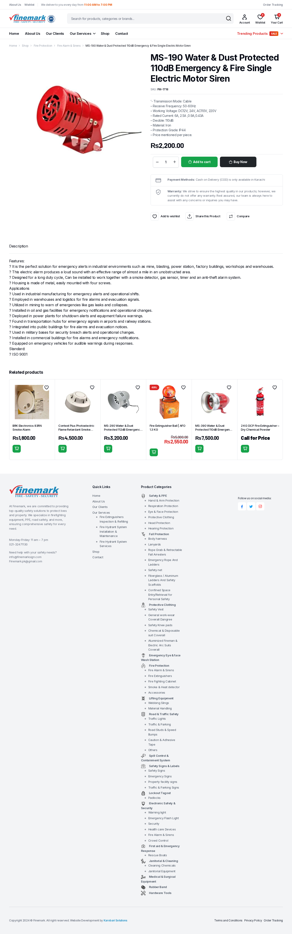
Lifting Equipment (161, 698)
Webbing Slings (158, 703)
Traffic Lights (157, 718)
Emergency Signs (160, 776)
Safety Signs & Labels (164, 766)
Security (153, 823)
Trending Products (257, 33)
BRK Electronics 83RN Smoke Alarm (27, 427)
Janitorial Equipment (162, 871)
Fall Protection (159, 534)
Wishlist (29, 4)
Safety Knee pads (160, 625)
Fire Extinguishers (160, 676)
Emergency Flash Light (163, 818)
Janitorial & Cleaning (163, 861)
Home (14, 33)
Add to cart (202, 162)
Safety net (155, 570)
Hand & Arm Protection (163, 500)
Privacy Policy (253, 920)
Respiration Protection (163, 506)
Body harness (157, 538)
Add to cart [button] (17, 449)
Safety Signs (156, 770)
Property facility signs (162, 782)
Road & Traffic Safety (164, 714)
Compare (243, 216)
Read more (245, 449)
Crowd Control (158, 840)
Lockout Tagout (160, 793)
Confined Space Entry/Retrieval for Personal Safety (160, 594)
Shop (105, 33)
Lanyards (154, 544)
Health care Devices (162, 829)
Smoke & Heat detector (164, 687)
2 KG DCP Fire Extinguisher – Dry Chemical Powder (260, 427)
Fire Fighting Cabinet (162, 681)
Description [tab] (18, 246)
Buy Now (240, 162)
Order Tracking (273, 4)
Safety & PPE (158, 495)
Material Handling (160, 708)
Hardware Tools (160, 893)
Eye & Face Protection (163, 511)
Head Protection (159, 523)
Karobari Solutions (115, 920)
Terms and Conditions (228, 920)
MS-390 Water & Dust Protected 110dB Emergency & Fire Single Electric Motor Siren (214, 431)
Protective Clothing (161, 517)
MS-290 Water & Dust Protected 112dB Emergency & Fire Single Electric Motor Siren (123, 431)
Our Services (80, 33)
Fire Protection (43, 45)
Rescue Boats (157, 855)
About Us (15, 4)
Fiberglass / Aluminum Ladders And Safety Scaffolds (163, 580)
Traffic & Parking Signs (163, 787)
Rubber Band (158, 887)
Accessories (156, 692)
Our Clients (55, 33)
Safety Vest (156, 609)
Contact (121, 33)
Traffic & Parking (159, 724)
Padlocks (154, 798)
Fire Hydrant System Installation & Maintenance (113, 531)
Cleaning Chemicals (162, 865)
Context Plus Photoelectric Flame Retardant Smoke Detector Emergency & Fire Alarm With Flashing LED (76, 431)
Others (152, 750)
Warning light (157, 812)
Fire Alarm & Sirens (69, 45)
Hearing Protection (161, 528)
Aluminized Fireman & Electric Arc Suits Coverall (163, 645)
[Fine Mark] (33, 18)
